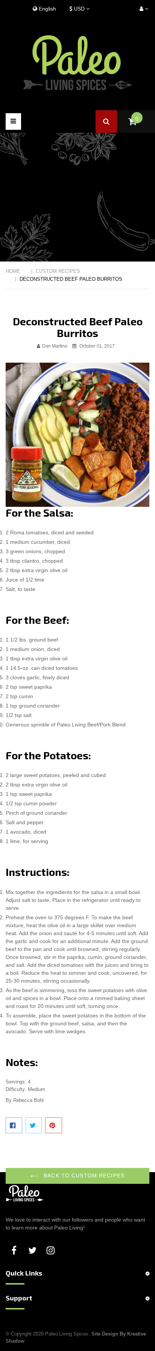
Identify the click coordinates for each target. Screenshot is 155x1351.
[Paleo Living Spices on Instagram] (51, 1250)
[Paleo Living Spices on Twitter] (33, 1250)
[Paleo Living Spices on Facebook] (15, 1250)
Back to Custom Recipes (83, 1176)
